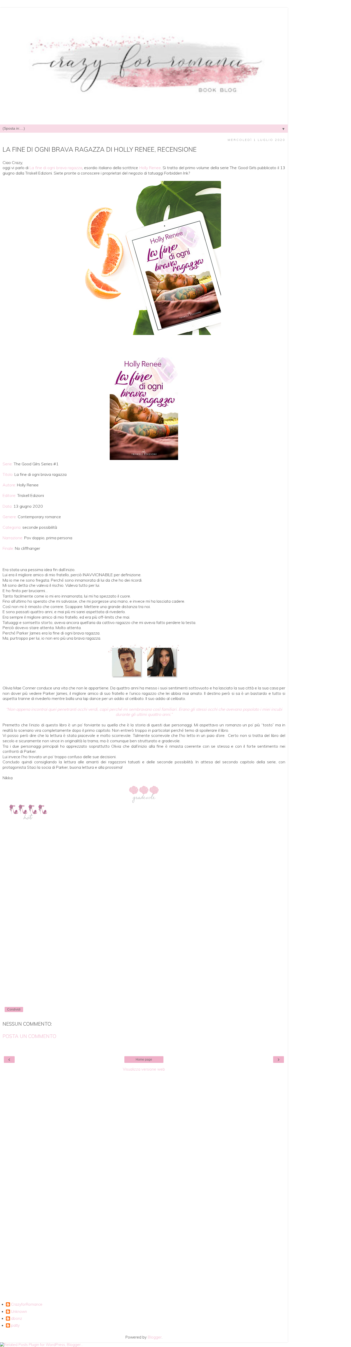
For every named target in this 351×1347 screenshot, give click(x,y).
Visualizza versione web (144, 1069)
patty (15, 1325)
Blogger (155, 1337)
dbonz (16, 1318)
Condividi (14, 1009)
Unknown (19, 1312)
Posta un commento (29, 1036)
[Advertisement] (143, 1151)
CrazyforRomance (26, 1304)
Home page (144, 1059)
